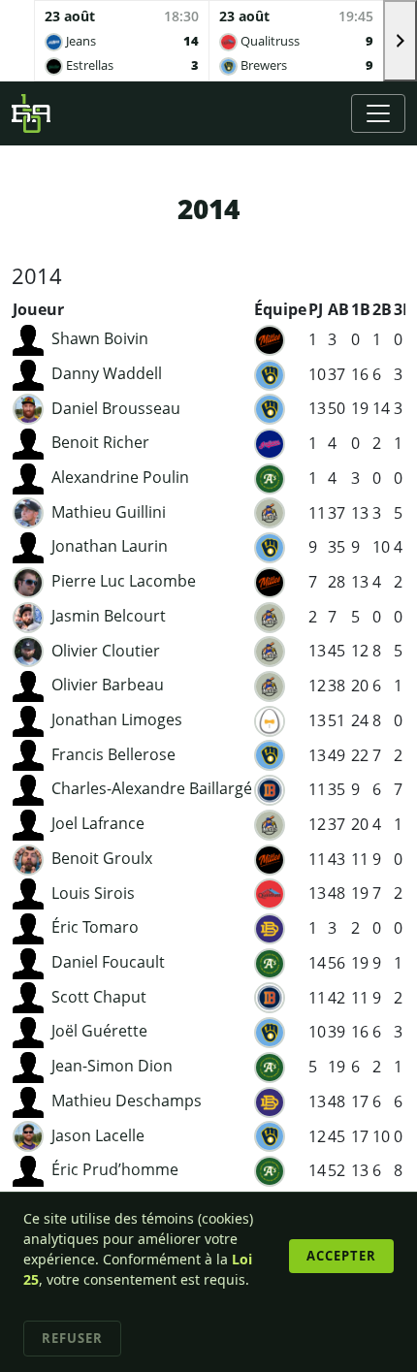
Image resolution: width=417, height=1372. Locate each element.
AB (338, 309)
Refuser (72, 1338)
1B (360, 309)
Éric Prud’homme (114, 1169)
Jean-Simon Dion (112, 1065)
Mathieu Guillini (108, 512)
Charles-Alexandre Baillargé (151, 788)
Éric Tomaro (95, 927)
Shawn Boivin (99, 338)
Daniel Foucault (108, 962)
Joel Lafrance (97, 823)
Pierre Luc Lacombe (123, 580)
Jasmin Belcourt (108, 615)
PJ (315, 309)
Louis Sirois (93, 893)
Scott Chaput (98, 996)
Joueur (38, 309)
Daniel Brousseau (115, 408)
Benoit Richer (100, 442)
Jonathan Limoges (116, 719)
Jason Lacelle (97, 1135)
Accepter (341, 1255)
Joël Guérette (99, 1030)
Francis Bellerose (113, 754)
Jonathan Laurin (109, 546)
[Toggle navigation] (378, 113)
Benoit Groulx (101, 858)
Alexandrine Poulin (120, 477)
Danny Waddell (106, 373)
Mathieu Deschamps (126, 1100)
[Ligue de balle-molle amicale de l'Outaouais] (31, 113)
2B (382, 309)
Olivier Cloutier (105, 650)
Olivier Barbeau (107, 684)
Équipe (280, 309)
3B (403, 309)
